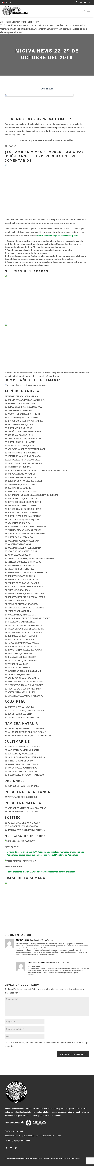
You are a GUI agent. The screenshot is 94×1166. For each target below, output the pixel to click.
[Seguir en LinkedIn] (81, 2)
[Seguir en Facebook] (76, 2)
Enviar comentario (73, 1054)
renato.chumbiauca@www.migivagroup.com (57, 235)
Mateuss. (78, 1158)
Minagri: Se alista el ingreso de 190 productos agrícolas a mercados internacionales (46, 852)
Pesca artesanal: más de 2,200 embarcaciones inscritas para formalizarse (41, 872)
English (8, 2)
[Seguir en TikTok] (90, 2)
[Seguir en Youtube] (85, 2)
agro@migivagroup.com (20, 1140)
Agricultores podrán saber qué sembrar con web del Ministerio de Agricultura (42, 855)
